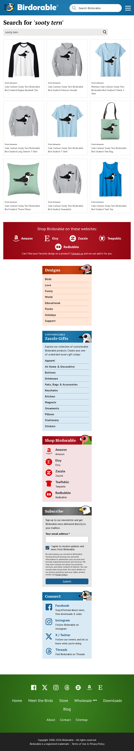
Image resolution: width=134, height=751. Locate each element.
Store (63, 700)
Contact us (77, 253)
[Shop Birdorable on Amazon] (89, 687)
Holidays (50, 315)
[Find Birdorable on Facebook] (33, 687)
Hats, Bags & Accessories (61, 384)
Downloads (112, 700)
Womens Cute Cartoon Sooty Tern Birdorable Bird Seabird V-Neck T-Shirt (108, 90)
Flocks (49, 309)
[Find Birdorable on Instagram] (56, 687)
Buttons (50, 372)
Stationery (52, 420)
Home (17, 700)
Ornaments (52, 408)
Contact (65, 720)
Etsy (58, 460)
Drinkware (51, 378)
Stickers (50, 426)
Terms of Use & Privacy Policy (88, 743)
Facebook (62, 605)
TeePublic (62, 482)
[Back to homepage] (37, 7)
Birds (48, 279)
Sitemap (82, 720)
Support (50, 321)
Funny (49, 291)
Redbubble (63, 493)
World (48, 297)
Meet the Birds (40, 700)
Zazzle (60, 471)
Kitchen (50, 396)
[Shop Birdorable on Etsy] (100, 687)
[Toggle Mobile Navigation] (128, 8)
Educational (52, 303)
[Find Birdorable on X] (44, 687)
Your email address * (58, 533)
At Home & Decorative (60, 366)
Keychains (51, 390)
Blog (67, 709)
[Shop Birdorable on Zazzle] (78, 687)
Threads (61, 650)
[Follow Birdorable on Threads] (67, 687)
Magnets (50, 402)
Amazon (13, 83)
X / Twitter (62, 635)
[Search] (105, 32)
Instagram (62, 620)
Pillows (49, 414)
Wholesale (85, 700)
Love (48, 285)
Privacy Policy (61, 574)
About (51, 720)
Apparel (50, 360)
